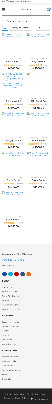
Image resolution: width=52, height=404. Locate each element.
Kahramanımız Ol (10, 304)
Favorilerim (7, 339)
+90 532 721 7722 (13, 260)
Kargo (5, 374)
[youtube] (22, 274)
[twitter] (10, 274)
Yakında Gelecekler (11, 370)
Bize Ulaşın (7, 300)
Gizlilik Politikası (9, 344)
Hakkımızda (7, 287)
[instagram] (16, 274)
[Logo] (26, 9)
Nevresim (18, 59)
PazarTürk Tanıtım (10, 296)
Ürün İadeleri (8, 365)
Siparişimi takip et (10, 322)
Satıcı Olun (7, 379)
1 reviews (19, 65)
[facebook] (4, 274)
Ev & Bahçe (9, 59)
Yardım (5, 335)
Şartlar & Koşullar (10, 291)
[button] (3, 9)
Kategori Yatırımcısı (11, 309)
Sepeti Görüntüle (10, 326)
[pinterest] (28, 274)
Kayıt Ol (5, 330)
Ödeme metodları (10, 356)
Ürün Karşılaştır (9, 361)
